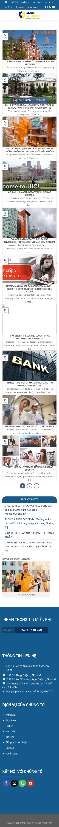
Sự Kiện (8, 7)
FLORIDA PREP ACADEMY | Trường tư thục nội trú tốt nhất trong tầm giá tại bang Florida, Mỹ (29, 523)
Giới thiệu (15, 2)
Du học (24, 2)
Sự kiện (10, 747)
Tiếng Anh (20, 7)
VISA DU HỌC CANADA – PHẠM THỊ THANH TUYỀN (29, 535)
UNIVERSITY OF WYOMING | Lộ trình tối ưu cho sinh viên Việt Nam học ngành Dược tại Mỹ (28, 546)
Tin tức (48, 2)
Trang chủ (11, 714)
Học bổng (36, 2)
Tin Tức (10, 737)
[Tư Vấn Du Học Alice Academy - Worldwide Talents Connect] (29, 15)
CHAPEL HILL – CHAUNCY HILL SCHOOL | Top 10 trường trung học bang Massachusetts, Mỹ (28, 509)
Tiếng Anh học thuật (16, 742)
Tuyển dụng (32, 7)
